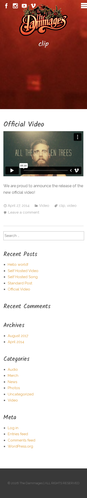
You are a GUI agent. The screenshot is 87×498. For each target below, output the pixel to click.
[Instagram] (15, 5)
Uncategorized (21, 394)
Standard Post (20, 283)
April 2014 (16, 342)
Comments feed (21, 440)
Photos (14, 388)
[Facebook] (6, 5)
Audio (13, 369)
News (12, 382)
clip (62, 205)
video (72, 205)
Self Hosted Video (23, 271)
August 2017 (18, 336)
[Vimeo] (33, 5)
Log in (13, 428)
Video (44, 205)
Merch (13, 375)
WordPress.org (20, 446)
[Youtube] (24, 5)
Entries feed (18, 434)
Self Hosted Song (23, 277)
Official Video (23, 124)
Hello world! (18, 264)
